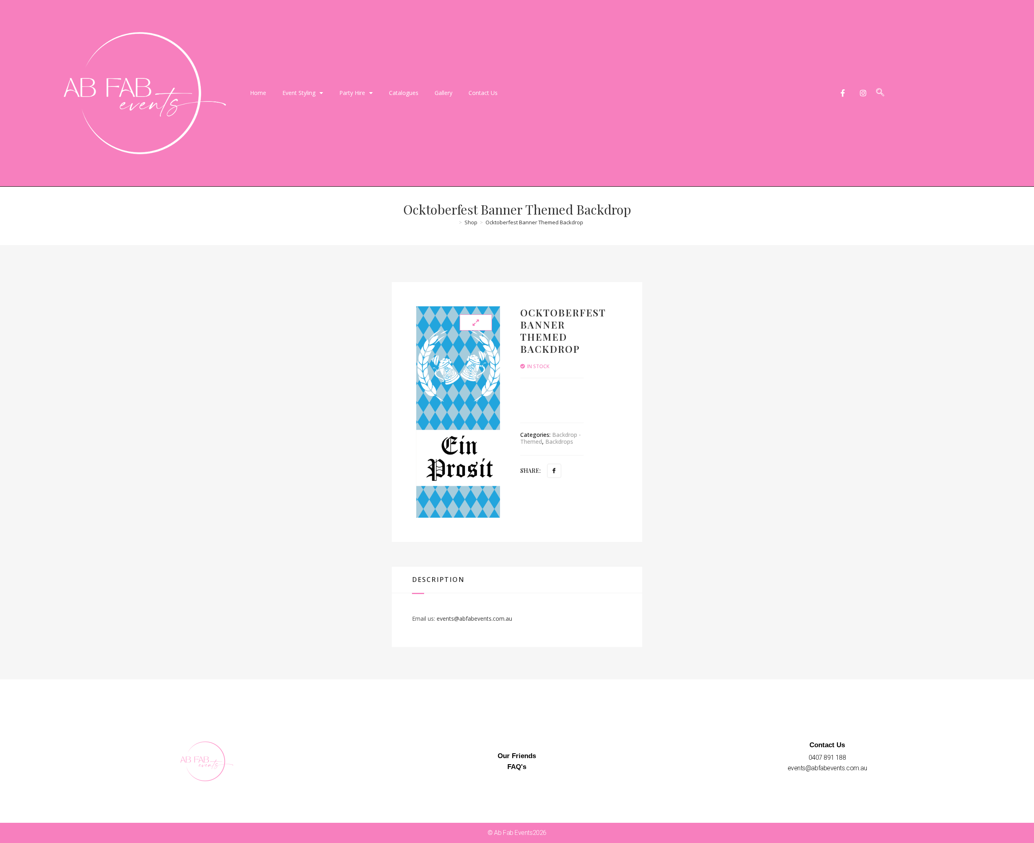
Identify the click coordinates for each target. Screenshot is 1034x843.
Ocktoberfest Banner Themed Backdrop (534, 222)
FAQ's (516, 767)
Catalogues (403, 93)
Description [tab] (438, 579)
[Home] (453, 222)
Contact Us (483, 93)
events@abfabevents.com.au (474, 618)
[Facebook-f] (843, 93)
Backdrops (559, 441)
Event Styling (298, 93)
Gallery (443, 93)
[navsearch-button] (880, 93)
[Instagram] (863, 93)
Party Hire (352, 93)
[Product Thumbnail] (476, 322)
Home (258, 93)
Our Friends (517, 756)
